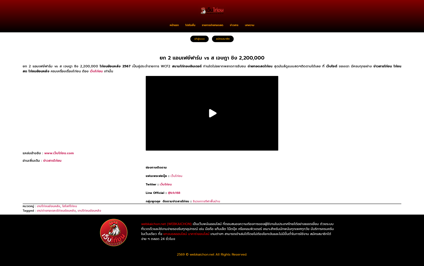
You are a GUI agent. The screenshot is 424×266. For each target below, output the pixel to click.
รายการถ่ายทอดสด (212, 25)
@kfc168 (174, 193)
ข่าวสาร (234, 25)
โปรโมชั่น (190, 25)
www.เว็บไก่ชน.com (59, 153)
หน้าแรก (174, 25)
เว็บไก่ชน (176, 176)
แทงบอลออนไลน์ (175, 233)
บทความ (249, 25)
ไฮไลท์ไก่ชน (69, 206)
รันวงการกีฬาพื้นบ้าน (206, 201)
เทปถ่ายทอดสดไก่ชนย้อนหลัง (56, 210)
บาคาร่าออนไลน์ (198, 233)
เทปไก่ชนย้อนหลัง (48, 206)
